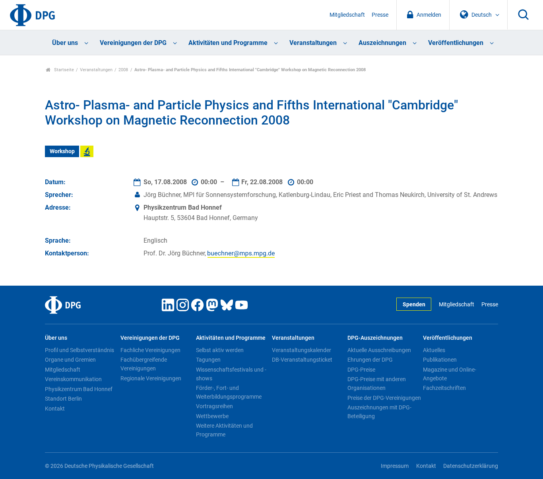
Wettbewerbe (212, 416)
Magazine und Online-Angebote (449, 374)
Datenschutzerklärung (470, 466)
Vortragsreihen (214, 406)
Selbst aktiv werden (220, 350)
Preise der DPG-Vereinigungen (384, 398)
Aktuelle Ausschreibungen (379, 350)
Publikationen (440, 359)
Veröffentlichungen (455, 43)
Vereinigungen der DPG (133, 43)
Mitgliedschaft (347, 15)
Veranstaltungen (313, 43)
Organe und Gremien (70, 359)
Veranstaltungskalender (301, 350)
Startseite (63, 69)
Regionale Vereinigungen (150, 378)
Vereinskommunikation (73, 379)
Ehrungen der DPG (370, 359)
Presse (380, 15)
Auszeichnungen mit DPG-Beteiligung (379, 411)
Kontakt (55, 408)
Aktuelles (434, 350)
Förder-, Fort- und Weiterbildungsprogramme (229, 392)
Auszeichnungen (382, 43)
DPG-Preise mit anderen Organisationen (376, 383)
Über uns (65, 43)
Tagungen (208, 359)
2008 (123, 69)
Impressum (395, 466)
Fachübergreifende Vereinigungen (143, 364)
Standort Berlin (63, 398)
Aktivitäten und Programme (228, 43)
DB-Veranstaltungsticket (302, 359)
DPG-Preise (361, 369)
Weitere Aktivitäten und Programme (224, 430)
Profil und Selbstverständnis (79, 350)
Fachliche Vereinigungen (150, 350)
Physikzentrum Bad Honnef (78, 389)
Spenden (414, 304)
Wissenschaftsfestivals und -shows (231, 374)
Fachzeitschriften (444, 388)
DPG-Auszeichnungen (375, 338)
